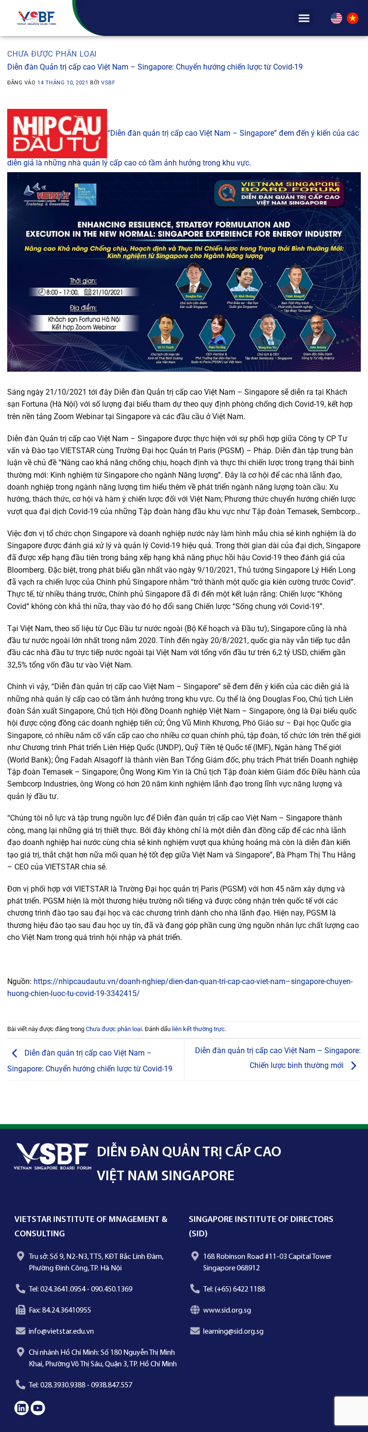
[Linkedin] (21, 1408)
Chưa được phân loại (52, 54)
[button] (304, 18)
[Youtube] (38, 1408)
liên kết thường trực (198, 1029)
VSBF (108, 83)
